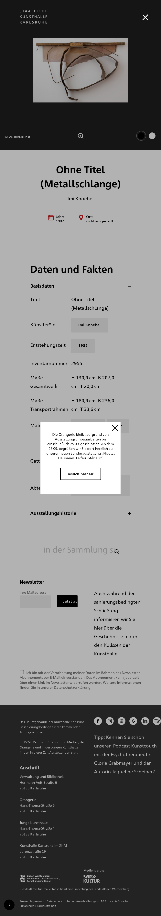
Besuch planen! (81, 473)
